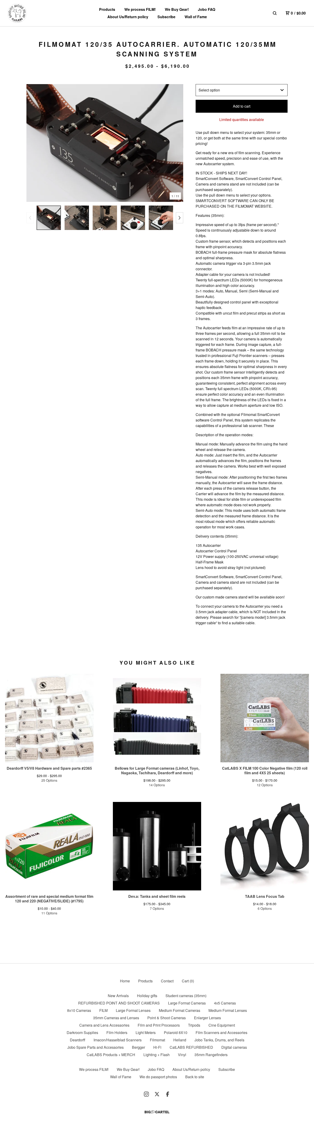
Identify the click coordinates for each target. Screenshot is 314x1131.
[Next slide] (176, 143)
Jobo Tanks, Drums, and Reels (219, 1040)
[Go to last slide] (33, 143)
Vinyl (182, 1054)
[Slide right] (179, 217)
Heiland (179, 1040)
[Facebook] (167, 1094)
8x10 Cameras (79, 1010)
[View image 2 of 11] (77, 218)
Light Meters (146, 1032)
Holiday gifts (147, 995)
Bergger (138, 1047)
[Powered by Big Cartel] (157, 1112)
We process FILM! (140, 9)
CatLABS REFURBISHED (191, 1047)
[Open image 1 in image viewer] (104, 143)
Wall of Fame (196, 16)
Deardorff (77, 1040)
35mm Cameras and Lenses (116, 1017)
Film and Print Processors (159, 1025)
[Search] (274, 13)
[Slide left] (30, 217)
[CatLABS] (17, 13)
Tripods (194, 1025)
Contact (167, 981)
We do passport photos (158, 1076)
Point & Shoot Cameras (166, 1017)
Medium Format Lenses (227, 1010)
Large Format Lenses (133, 1010)
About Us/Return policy (127, 16)
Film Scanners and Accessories (221, 1032)
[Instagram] (146, 1094)
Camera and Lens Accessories (104, 1025)
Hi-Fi (157, 1047)
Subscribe (166, 16)
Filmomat (157, 1040)
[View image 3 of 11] (105, 218)
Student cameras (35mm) (186, 995)
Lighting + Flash (156, 1054)
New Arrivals (118, 995)
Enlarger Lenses (207, 1017)
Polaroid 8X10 (175, 1032)
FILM (103, 1010)
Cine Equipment (221, 1025)
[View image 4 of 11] (133, 218)
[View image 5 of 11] (161, 218)
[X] (157, 1094)
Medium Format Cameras (179, 1010)
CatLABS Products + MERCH (111, 1054)
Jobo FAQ (206, 9)
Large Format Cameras (187, 1003)
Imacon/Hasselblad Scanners (118, 1040)
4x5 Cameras (225, 1003)
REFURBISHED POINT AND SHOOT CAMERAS (119, 1003)
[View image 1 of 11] (49, 218)
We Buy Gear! (177, 9)
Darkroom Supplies (82, 1032)
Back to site (194, 1076)
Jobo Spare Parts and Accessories (95, 1047)
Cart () (188, 981)
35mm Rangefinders (211, 1054)
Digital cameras (234, 1047)
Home (125, 981)
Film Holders (116, 1032)
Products (107, 9)
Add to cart (241, 106)
